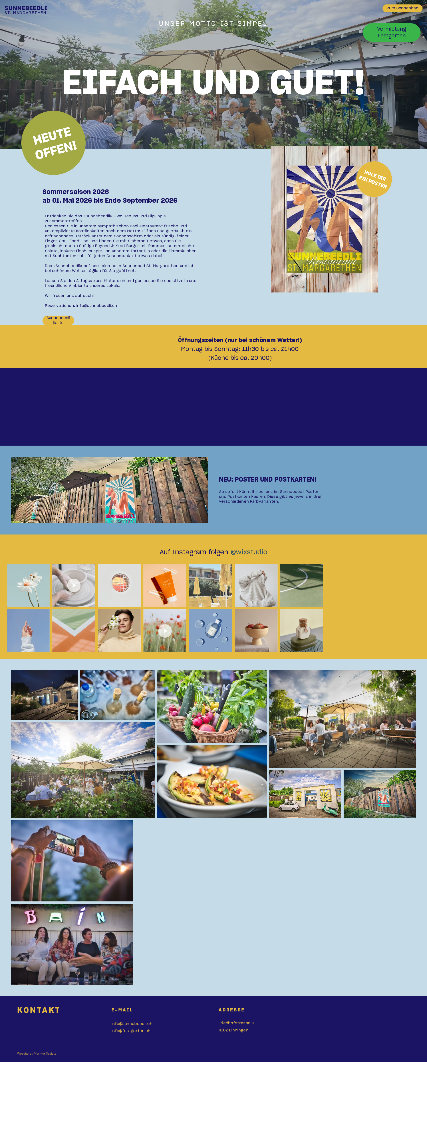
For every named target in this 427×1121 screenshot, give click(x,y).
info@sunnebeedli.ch (131, 1024)
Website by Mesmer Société (36, 1053)
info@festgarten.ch (131, 1031)
